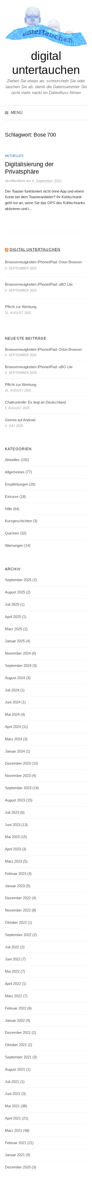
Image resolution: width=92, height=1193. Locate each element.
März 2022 (13, 996)
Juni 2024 (12, 702)
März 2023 (13, 861)
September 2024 (18, 666)
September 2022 (18, 935)
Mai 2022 (12, 971)
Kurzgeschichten (18, 521)
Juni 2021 (12, 1094)
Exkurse (11, 497)
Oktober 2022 (16, 923)
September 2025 (18, 580)
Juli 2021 (12, 1082)
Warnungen (14, 545)
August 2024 (15, 678)
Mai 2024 (12, 714)
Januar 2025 (15, 641)
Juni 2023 (12, 825)
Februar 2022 (15, 1008)
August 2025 (15, 592)
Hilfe (8, 509)
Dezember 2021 (18, 1033)
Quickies (12, 533)
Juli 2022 (12, 947)
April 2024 (13, 727)
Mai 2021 (12, 1106)
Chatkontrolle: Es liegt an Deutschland (35, 402)
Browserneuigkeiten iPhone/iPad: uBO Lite (39, 284)
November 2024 (18, 653)
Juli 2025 (12, 604)
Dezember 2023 (18, 763)
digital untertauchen (35, 249)
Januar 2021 (15, 1155)
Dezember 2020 (18, 1167)
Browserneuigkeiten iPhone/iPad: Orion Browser (43, 262)
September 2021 (18, 1057)
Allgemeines (15, 472)
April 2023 (13, 849)
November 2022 (18, 910)
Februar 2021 (15, 1143)
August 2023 (15, 800)
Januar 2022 (15, 1021)
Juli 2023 (12, 812)
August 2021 (15, 1069)
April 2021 (13, 1118)
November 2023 (18, 776)
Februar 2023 (15, 874)
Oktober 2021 (16, 1045)
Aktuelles (14, 156)
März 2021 (13, 1131)
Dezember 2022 (18, 898)
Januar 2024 (15, 751)
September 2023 (18, 788)
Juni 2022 (12, 959)
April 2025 (13, 617)
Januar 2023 (15, 886)
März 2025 (13, 629)
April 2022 (13, 984)
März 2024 (13, 739)
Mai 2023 (12, 837)
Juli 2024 (12, 690)
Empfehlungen (16, 484)
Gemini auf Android (20, 420)
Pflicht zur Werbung (20, 307)
